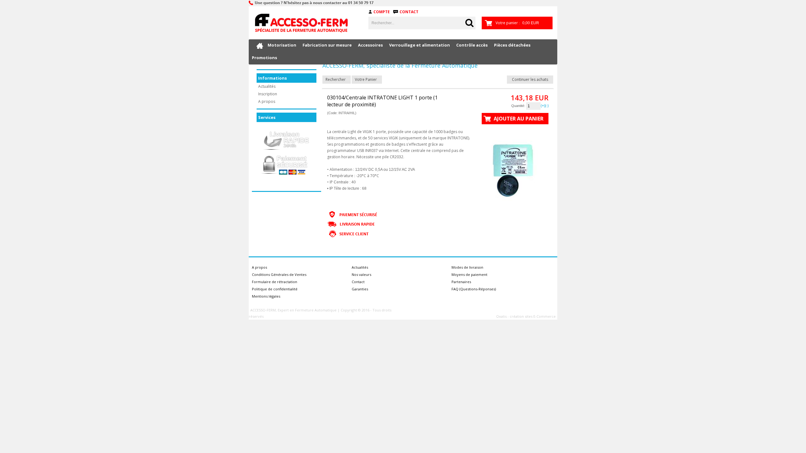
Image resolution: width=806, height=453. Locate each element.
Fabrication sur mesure (327, 45)
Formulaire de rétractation (274, 281)
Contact (409, 11)
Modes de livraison (467, 267)
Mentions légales (266, 296)
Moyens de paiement (469, 274)
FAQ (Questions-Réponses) (473, 289)
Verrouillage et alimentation (419, 45)
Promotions (264, 57)
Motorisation (282, 45)
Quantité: (518, 106)
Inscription (267, 94)
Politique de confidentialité (275, 289)
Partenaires (461, 281)
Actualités (266, 86)
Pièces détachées (512, 45)
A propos (266, 101)
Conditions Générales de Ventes (279, 274)
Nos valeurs (361, 274)
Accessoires (370, 45)
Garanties (360, 289)
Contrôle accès (472, 45)
